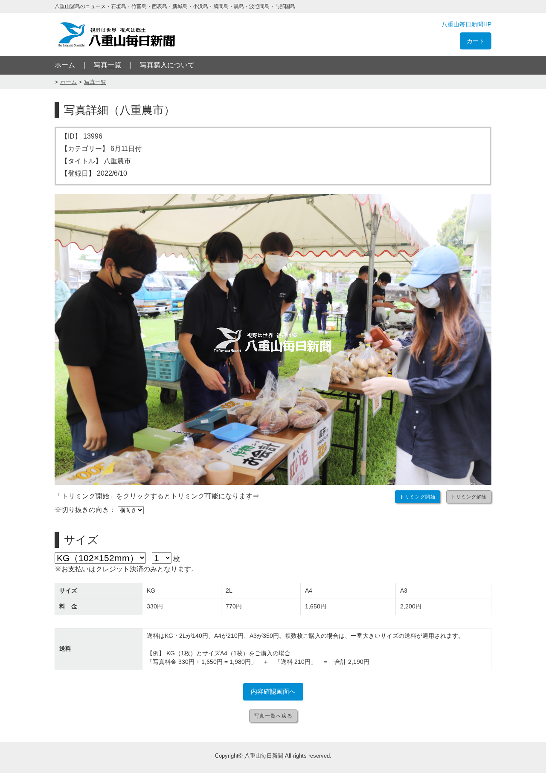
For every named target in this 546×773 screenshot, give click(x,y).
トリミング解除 (469, 496)
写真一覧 (107, 65)
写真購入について (167, 65)
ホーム (65, 65)
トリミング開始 (418, 496)
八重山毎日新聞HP (466, 24)
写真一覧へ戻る (273, 715)
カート (476, 41)
